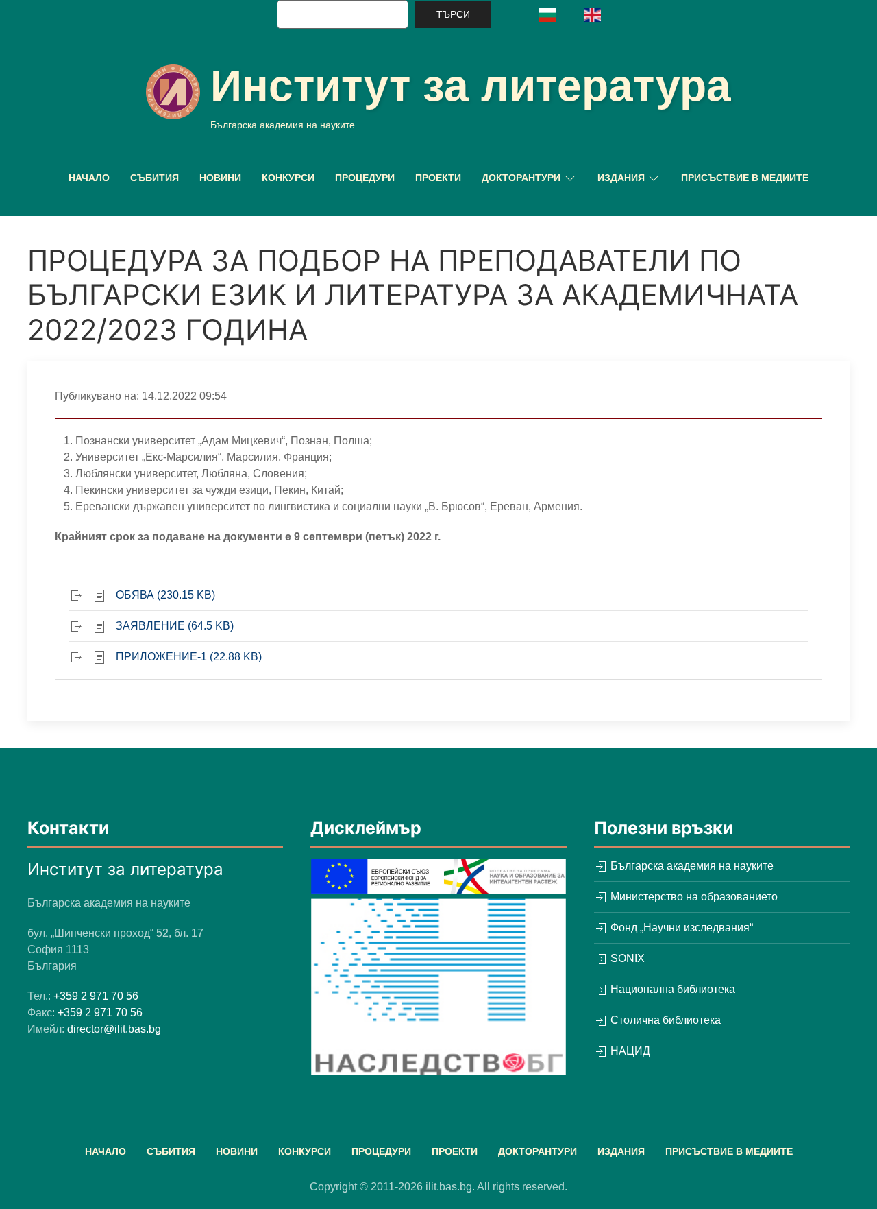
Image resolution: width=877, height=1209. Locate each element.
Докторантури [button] (521, 177)
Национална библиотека (671, 989)
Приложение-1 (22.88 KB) (189, 656)
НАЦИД (629, 1051)
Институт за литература (470, 85)
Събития (154, 177)
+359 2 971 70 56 (95, 996)
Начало (89, 177)
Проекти (438, 177)
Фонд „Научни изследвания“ (680, 927)
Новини (220, 177)
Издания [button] (621, 177)
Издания (621, 1151)
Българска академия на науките (691, 866)
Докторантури (537, 1151)
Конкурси (288, 177)
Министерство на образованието (693, 896)
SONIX (626, 958)
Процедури (365, 177)
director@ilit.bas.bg (114, 1029)
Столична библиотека (664, 1020)
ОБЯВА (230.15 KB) (165, 595)
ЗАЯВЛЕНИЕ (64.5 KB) (175, 626)
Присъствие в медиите (744, 177)
